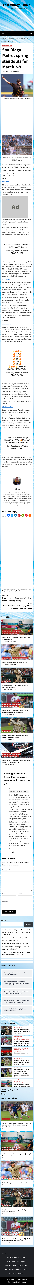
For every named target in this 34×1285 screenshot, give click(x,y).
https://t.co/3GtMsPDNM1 (17, 369)
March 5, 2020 (17, 448)
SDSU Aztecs (11, 1262)
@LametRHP (8, 440)
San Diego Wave (17, 1067)
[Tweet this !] (12, 515)
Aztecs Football (17, 1048)
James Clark (12, 739)
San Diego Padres (7, 45)
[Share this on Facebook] (8, 515)
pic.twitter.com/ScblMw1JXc (17, 442)
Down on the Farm (6, 631)
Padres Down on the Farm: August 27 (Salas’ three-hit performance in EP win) (16, 711)
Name (4, 894)
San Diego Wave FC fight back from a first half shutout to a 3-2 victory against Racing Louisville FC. (16, 932)
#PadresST (25, 244)
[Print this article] (22, 515)
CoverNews (12, 1282)
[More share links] (30, 515)
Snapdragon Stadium (19, 1049)
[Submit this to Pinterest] (19, 515)
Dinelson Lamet (7, 407)
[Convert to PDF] (26, 515)
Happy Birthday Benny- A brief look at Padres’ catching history (16, 598)
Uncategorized (17, 1051)
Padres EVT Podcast (16, 1273)
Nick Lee (16, 71)
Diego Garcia (13, 641)
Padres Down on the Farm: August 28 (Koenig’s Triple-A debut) (14, 939)
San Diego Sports (26, 1048)
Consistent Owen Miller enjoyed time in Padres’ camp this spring (17, 605)
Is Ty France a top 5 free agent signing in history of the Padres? (15, 686)
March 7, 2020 (17, 253)
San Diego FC (21, 1262)
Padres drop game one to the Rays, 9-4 (14, 662)
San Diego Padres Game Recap (19, 658)
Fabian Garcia (13, 664)
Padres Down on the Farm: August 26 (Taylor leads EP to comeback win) (16, 761)
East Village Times (16, 5)
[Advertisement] (17, 21)
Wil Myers (12, 591)
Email (20, 894)
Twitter (3, 1094)
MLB (22, 589)
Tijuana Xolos (22, 1265)
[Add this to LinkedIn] (15, 515)
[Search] (31, 33)
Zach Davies (6, 324)
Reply (12, 852)
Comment (6, 870)
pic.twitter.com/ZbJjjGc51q (17, 247)
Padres (26, 589)
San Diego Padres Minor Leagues (10, 633)
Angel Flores (13, 689)
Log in (4, 1253)
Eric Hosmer (6, 279)
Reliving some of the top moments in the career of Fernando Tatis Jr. (15, 736)
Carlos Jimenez (13, 1129)
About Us (9, 1258)
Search (3, 920)
